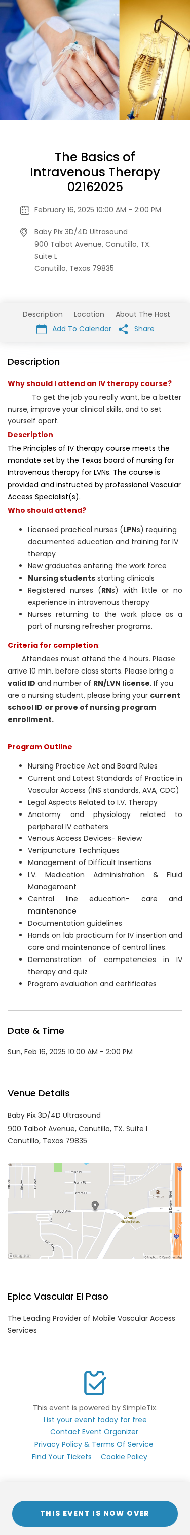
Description (43, 314)
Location (89, 314)
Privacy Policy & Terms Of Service (94, 1444)
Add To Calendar (80, 329)
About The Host (143, 314)
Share (143, 329)
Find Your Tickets (62, 1457)
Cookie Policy (124, 1457)
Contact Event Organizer (94, 1432)
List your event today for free (95, 1420)
